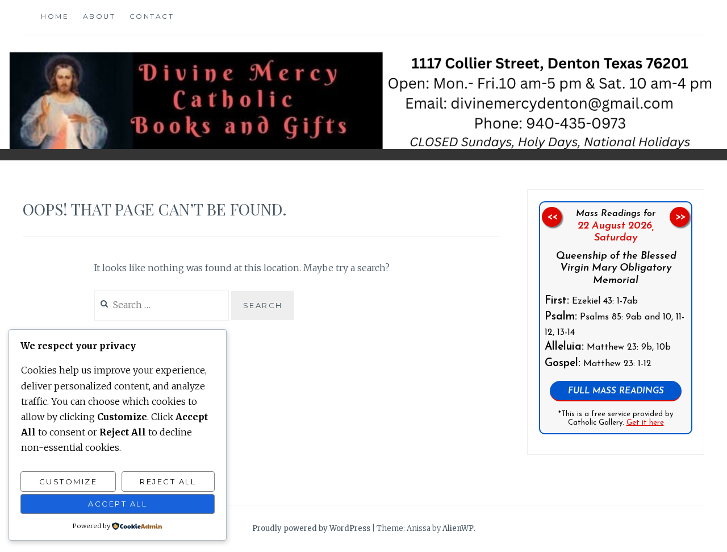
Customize (68, 481)
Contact (151, 16)
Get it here (645, 423)
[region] (615, 317)
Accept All (117, 503)
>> (679, 217)
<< (552, 217)
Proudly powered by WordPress (311, 528)
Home (55, 16)
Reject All (168, 481)
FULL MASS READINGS (616, 391)
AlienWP (458, 528)
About (99, 16)
